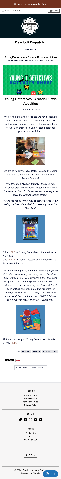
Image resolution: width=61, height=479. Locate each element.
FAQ (30, 436)
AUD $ (15, 11)
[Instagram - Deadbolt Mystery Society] (30, 419)
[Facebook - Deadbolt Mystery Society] (25, 419)
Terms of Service (30, 402)
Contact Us (31, 433)
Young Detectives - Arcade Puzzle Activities (30, 57)
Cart (55, 11)
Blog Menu (29, 50)
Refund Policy (30, 398)
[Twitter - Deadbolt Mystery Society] (20, 419)
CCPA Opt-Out (30, 440)
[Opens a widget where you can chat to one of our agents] (50, 474)
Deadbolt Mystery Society (35, 470)
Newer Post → (38, 368)
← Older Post (22, 368)
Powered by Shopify (30, 473)
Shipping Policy (30, 405)
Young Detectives (50, 351)
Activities (26, 351)
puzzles (36, 351)
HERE (12, 252)
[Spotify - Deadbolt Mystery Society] (40, 419)
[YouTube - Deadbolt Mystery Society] (35, 419)
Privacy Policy (30, 395)
